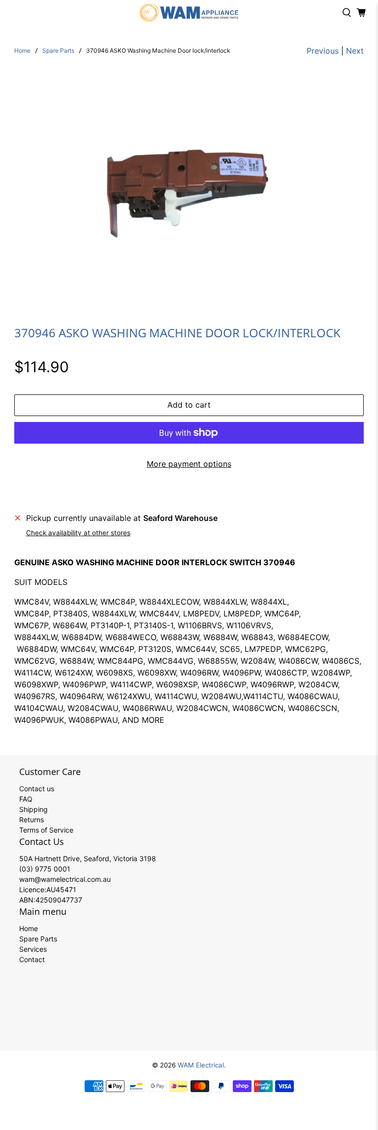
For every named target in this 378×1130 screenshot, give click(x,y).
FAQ (25, 799)
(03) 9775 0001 (44, 869)
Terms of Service (46, 830)
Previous (323, 51)
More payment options (189, 464)
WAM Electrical (201, 1065)
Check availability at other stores (78, 533)
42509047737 (58, 900)
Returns (31, 819)
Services (33, 949)
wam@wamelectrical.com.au (65, 879)
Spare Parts (58, 51)
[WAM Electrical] (189, 12)
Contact (32, 959)
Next (355, 51)
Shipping (33, 809)
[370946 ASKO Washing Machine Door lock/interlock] (189, 186)
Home (22, 51)
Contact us (36, 788)
